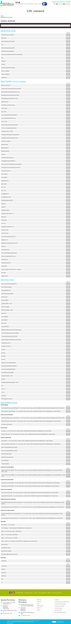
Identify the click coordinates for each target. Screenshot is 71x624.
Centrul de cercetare (58, 608)
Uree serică (3, 111)
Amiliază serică (4, 276)
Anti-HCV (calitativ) (5, 306)
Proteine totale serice (5, 85)
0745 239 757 (23, 609)
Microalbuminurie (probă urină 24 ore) (9, 98)
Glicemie (3, 154)
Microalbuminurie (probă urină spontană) (10, 95)
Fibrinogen (3, 61)
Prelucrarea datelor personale (60, 612)
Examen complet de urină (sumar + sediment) (11, 269)
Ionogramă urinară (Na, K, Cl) (7, 226)
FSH (2, 579)
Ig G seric (3, 349)
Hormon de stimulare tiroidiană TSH (9, 283)
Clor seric (3, 223)
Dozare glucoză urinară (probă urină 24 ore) (10, 167)
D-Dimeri (3, 64)
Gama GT (3, 207)
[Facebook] (16, 2)
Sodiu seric (3, 216)
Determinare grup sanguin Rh (7, 51)
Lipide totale (3, 184)
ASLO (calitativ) (4, 320)
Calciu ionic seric (4, 233)
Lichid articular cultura (5, 547)
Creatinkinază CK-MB (5, 197)
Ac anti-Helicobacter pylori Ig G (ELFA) (9, 336)
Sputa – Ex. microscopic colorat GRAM (9, 534)
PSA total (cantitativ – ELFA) (6, 375)
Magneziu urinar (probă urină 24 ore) (9, 243)
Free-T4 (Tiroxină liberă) (6, 287)
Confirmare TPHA (5, 326)
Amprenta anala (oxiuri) (6, 454)
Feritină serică (4, 108)
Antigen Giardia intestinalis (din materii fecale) (11, 339)
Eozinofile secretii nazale (6, 424)
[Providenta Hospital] (19, 2)
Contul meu (57, 599)
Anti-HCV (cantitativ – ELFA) (7, 310)
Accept (54, 621)
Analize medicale (40, 605)
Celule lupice (4, 77)
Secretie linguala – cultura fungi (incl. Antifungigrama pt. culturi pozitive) (16, 528)
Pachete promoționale (56, 592)
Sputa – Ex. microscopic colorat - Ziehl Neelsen (11, 531)
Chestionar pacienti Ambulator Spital (62, 601)
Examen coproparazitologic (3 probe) (9, 447)
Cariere (35, 592)
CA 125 (2, 392)
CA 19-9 (3, 389)
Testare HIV (3, 313)
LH (1, 582)
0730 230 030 (5, 606)
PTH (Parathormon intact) (6, 398)
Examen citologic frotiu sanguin (8, 41)
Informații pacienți (42, 592)
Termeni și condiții (58, 610)
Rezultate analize (19, 592)
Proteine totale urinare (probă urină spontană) (11, 88)
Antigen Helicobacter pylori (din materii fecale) (11, 329)
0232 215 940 (23, 607)
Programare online (29, 592)
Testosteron (3, 572)
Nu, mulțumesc (60, 621)
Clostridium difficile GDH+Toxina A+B (9, 554)
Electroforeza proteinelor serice (8, 105)
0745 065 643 (23, 610)
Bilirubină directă (4, 147)
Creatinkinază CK (5, 193)
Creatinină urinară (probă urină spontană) (10, 134)
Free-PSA (3, 379)
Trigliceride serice (5, 180)
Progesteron (4, 560)
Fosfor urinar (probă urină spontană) (9, 253)
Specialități (39, 601)
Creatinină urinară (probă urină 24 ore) (9, 138)
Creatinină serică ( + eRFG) (7, 131)
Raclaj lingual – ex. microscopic (8, 524)
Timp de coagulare (5, 71)
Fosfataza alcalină (5, 210)
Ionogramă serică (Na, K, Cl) (7, 213)
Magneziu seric (4, 239)
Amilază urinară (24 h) (6, 262)
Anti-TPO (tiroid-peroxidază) (7, 293)
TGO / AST (3, 190)
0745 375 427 (5, 607)
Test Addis (3, 272)
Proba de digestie (5, 463)
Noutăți (48, 592)
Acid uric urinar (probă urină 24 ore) (8, 128)
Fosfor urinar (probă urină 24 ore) (8, 256)
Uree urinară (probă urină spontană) (9, 115)
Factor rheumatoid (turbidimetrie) (8, 369)
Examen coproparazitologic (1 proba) (9, 450)
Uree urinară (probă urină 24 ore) (8, 118)
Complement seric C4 (6, 346)
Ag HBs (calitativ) (4, 300)
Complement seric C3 (6, 343)
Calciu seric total (4, 230)
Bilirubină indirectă (5, 151)
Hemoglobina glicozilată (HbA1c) (8, 161)
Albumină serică (4, 101)
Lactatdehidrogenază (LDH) (7, 200)
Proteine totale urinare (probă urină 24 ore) (10, 92)
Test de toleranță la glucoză (7, 157)
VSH (2, 44)
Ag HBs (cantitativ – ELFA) (6, 303)
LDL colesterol (4, 177)
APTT (2, 57)
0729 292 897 (23, 608)
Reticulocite (3, 38)
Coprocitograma (4, 460)
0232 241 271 (5, 605)
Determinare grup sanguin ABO (8, 48)
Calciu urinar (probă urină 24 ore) (8, 236)
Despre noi (39, 599)
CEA (2, 385)
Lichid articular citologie (6, 551)
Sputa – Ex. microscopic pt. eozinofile (9, 537)
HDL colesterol (4, 174)
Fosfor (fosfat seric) (5, 249)
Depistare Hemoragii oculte (7, 457)
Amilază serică (4, 259)
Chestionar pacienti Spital (59, 606)
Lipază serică (4, 266)
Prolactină (3, 575)
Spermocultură (4, 544)
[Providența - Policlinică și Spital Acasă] (7, 3)
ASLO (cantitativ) (4, 316)
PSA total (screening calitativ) (7, 372)
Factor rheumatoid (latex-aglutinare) (9, 366)
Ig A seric (3, 352)
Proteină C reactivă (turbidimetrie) (8, 362)
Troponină (3, 203)
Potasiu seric (4, 220)
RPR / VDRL (3, 323)
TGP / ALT (3, 187)
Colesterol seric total (5, 170)
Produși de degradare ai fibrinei (8, 67)
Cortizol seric (4, 566)
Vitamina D (3, 395)
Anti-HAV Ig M (4, 297)
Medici (38, 603)
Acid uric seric (4, 121)
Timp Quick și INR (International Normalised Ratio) (11, 54)
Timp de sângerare (5, 74)
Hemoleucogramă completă (7, 34)
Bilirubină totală (4, 144)
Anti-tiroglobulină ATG (6, 290)
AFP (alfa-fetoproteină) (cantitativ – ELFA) (9, 382)
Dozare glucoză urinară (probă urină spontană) (11, 164)
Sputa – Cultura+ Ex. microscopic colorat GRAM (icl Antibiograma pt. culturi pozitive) (19, 541)
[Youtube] (17, 2)
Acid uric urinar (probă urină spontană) (9, 124)
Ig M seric (3, 356)
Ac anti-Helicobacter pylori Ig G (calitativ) (10, 333)
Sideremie (3, 246)
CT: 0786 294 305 (6, 608)
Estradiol (3, 569)
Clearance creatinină (5, 141)
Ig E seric (3, 359)
